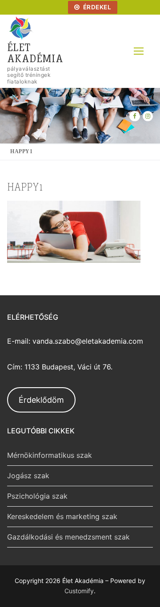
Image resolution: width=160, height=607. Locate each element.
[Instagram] (148, 116)
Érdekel (96, 7)
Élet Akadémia (35, 52)
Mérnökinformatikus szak (49, 455)
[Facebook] (134, 116)
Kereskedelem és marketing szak (62, 516)
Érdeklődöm (41, 400)
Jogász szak (28, 475)
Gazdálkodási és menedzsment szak (68, 536)
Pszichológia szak (37, 496)
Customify (79, 591)
